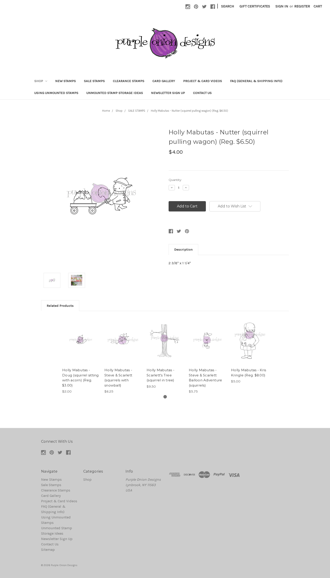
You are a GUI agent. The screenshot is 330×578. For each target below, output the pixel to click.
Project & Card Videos (202, 81)
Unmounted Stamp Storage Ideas (114, 93)
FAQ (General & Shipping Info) (256, 81)
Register (302, 6)
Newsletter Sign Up (168, 93)
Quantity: (175, 180)
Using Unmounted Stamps (56, 93)
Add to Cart (80, 345)
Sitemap (48, 549)
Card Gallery (163, 81)
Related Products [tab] (60, 306)
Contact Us (202, 93)
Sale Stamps (94, 81)
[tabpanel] (80, 355)
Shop (39, 81)
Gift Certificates (255, 6)
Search (227, 6)
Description (183, 249)
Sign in (281, 6)
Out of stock (165, 345)
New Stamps (65, 81)
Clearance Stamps (128, 81)
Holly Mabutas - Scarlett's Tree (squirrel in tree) (160, 375)
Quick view (81, 336)
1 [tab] (165, 396)
